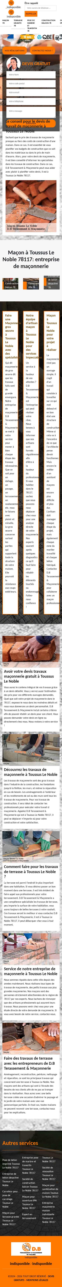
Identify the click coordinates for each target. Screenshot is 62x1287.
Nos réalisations (14, 50)
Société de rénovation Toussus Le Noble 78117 (48, 1174)
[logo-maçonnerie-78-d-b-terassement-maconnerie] (6, 9)
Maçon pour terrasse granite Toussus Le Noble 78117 (10, 1219)
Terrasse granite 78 (18, 23)
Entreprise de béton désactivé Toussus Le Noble (10, 1180)
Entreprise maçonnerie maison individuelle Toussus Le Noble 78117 (48, 1212)
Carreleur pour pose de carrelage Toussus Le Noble (10, 1199)
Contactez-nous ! (42, 50)
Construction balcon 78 (48, 22)
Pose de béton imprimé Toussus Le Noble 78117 (11, 1164)
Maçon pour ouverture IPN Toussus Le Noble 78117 (29, 1203)
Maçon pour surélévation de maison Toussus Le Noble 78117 (50, 1191)
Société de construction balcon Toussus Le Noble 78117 (30, 1185)
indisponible (20, 1264)
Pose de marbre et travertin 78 (32, 26)
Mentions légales (37, 1280)
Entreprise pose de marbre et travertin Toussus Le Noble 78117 (30, 1165)
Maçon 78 (5, 22)
